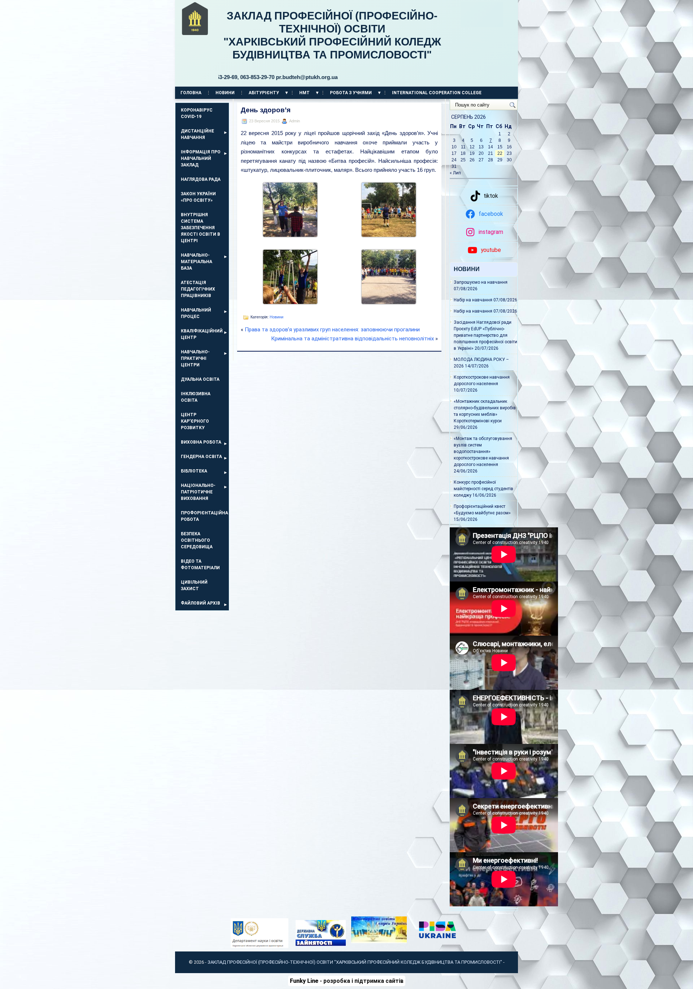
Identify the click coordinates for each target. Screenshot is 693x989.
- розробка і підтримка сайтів (347, 980)
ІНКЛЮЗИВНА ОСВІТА (195, 397)
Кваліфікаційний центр (202, 334)
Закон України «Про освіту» (198, 197)
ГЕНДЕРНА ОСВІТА (201, 456)
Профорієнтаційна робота (204, 516)
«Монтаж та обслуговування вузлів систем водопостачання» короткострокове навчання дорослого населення (483, 451)
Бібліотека (194, 471)
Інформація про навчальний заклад (201, 158)
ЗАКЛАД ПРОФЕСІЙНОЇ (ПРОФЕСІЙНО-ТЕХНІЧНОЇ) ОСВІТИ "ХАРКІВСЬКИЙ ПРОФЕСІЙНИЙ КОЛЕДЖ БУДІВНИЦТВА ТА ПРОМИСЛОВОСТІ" (329, 45)
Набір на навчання (473, 299)
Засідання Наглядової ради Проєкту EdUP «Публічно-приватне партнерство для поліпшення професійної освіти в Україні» (485, 335)
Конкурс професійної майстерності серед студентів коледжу (483, 489)
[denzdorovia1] (290, 235)
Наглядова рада (201, 179)
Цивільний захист (194, 585)
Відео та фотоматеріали (200, 564)
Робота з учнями (351, 92)
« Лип (455, 172)
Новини (225, 92)
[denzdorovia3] (290, 303)
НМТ (304, 92)
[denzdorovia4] (389, 303)
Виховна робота (201, 442)
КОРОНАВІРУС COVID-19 (197, 113)
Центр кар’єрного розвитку (195, 421)
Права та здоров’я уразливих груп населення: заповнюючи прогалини (332, 329)
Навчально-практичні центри (195, 358)
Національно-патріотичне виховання (198, 492)
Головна (190, 92)
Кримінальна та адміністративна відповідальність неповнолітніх (352, 338)
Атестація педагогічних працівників (198, 289)
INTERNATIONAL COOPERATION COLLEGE (436, 92)
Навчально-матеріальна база (196, 262)
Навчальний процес (196, 313)
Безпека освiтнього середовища (197, 540)
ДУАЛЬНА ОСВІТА (200, 379)
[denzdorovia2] (389, 235)
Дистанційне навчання (197, 134)
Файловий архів (200, 603)
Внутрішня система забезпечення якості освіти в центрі (200, 227)
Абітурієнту (264, 92)
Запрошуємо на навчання (480, 282)
